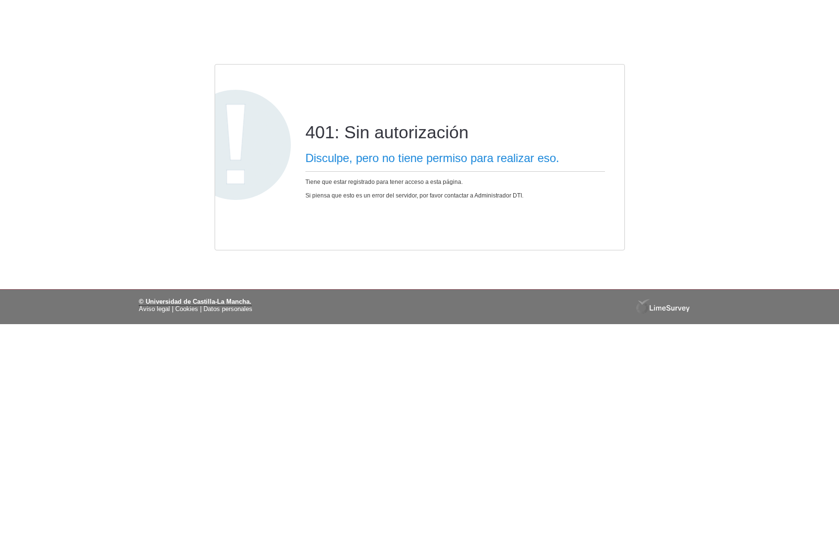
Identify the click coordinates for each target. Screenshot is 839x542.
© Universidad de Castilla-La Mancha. (195, 301)
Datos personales (227, 309)
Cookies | (188, 309)
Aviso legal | (156, 309)
